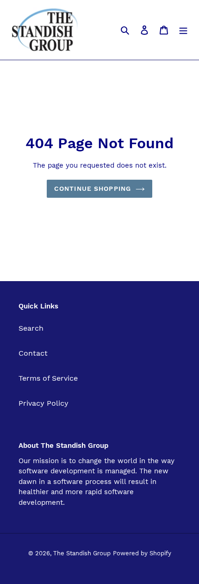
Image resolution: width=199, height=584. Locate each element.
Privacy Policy (43, 403)
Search (31, 328)
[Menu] (183, 29)
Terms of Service (48, 378)
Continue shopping (92, 188)
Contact (33, 353)
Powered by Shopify (142, 553)
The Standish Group (82, 553)
